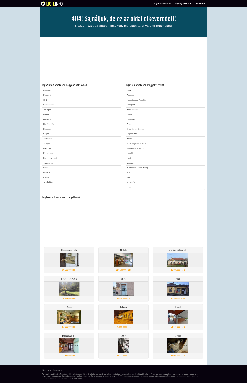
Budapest (47, 90)
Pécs (45, 168)
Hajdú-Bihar (132, 134)
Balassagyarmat (50, 158)
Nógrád (130, 153)
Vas (128, 177)
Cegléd (46, 134)
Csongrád (131, 119)
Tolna (129, 173)
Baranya (130, 95)
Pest (129, 158)
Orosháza (47, 119)
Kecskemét (48, 153)
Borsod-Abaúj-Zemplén (136, 100)
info (54, 3)
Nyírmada (47, 173)
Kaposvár (47, 95)
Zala (129, 187)
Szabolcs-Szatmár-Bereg (137, 168)
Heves (129, 139)
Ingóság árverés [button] (182, 4)
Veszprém (131, 182)
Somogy (130, 163)
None (129, 90)
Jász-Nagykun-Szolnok (136, 144)
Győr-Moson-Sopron (135, 129)
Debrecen (47, 129)
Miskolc (46, 115)
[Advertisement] (123, 60)
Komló (46, 177)
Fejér (129, 124)
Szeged (46, 144)
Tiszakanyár (48, 163)
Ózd (45, 100)
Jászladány (48, 182)
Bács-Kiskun (132, 110)
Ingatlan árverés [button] (161, 4)
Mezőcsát (47, 148)
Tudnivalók (200, 4)
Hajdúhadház (48, 124)
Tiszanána (47, 139)
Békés (129, 115)
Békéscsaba (48, 105)
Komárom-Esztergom (136, 148)
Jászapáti (47, 110)
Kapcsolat (58, 370)
